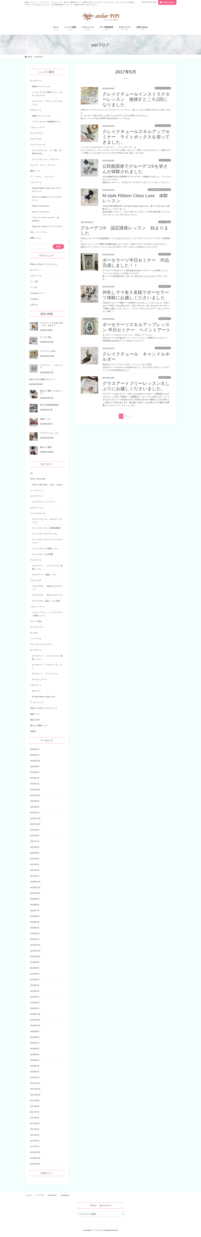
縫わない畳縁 (46, 447)
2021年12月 (35, 818)
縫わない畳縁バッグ (38, 725)
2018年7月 (34, 1043)
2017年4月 (34, 1129)
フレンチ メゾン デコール (42, 165)
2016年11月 (35, 1158)
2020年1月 (34, 939)
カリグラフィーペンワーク (43, 502)
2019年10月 (35, 956)
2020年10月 (35, 893)
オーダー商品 (46, 337)
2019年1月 (34, 1008)
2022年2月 (34, 807)
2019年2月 (34, 1002)
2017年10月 (35, 1095)
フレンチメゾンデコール (40, 644)
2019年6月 (34, 979)
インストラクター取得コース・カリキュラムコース (47, 93)
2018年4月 (34, 1060)
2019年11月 (35, 951)
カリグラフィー (36, 496)
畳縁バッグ (35, 171)
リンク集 (34, 281)
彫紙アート (35, 714)
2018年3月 (34, 1066)
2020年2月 (34, 933)
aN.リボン (36, 691)
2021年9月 (34, 830)
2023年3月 (34, 772)
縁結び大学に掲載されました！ (42, 379)
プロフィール (36, 276)
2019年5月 (34, 985)
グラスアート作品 (47, 351)
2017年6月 (34, 1118)
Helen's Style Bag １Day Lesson (48, 485)
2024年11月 (35, 761)
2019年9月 (34, 962)
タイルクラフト (36, 133)
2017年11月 (35, 1089)
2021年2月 (34, 870)
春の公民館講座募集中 (49, 405)
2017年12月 (35, 1083)
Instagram (65, 1195)
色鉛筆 (33, 731)
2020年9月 (34, 899)
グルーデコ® (165, 160)
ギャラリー (35, 270)
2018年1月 (34, 1077)
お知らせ (34, 305)
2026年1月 (34, 749)
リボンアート (36, 182)
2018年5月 (34, 1054)
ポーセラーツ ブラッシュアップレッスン (47, 102)
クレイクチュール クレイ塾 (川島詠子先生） (46, 152)
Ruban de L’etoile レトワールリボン (47, 226)
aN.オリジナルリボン (41, 212)
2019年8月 (34, 968)
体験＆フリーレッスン (41, 86)
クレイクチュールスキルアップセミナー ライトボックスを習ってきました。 (136, 137)
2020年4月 (34, 928)
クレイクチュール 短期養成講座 (46, 528)
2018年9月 (34, 1031)
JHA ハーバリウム (38, 232)
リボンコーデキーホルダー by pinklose (45, 219)
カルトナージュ (36, 507)
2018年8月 (34, 1037)
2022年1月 (34, 812)
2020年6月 (34, 916)
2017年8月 (34, 1106)
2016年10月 (35, 1164)
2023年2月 (34, 778)
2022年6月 (34, 801)
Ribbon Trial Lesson (40, 206)
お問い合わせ (169, 2)
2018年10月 (35, 1025)
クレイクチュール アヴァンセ (46, 159)
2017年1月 (34, 1146)
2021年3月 (34, 864)
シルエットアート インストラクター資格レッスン (47, 614)
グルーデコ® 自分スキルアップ (47, 595)
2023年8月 (34, 766)
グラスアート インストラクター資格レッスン (47, 567)
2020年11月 (35, 887)
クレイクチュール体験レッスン (45, 548)
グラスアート (164, 377)
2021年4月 (34, 859)
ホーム (29, 1195)
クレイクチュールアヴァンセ (44, 534)
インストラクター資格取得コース (46, 121)
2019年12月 (35, 945)
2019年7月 (34, 974)
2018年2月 (34, 1072)
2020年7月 (34, 910)
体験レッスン (36, 238)
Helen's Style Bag (37, 479)
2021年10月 (35, 824)
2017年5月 (34, 1123)
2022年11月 (35, 790)
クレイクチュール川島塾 (42, 554)
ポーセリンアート (39, 679)
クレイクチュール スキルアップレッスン (47, 520)
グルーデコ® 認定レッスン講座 (46, 601)
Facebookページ (37, 293)
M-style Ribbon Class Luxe (159, 190)
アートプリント (36, 490)
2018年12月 (35, 1014)
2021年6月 (34, 847)
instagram (34, 299)
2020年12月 (35, 882)
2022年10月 (35, 795)
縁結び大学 (35, 720)
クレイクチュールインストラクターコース (47, 541)
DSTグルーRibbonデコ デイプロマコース (47, 198)
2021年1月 (34, 876)
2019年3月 (34, 997)
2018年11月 (35, 1020)
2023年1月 (34, 784)
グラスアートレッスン (49, 433)
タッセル (34, 633)
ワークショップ (36, 702)
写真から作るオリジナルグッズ (43, 264)
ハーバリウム (36, 638)
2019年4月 (34, 991)
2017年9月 (34, 1100)
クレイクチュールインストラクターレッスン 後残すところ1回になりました (136, 99)
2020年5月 (34, 922)
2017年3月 (34, 1135)
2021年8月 (34, 835)
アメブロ (34, 287)
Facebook (52, 1195)
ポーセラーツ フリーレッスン (45, 674)
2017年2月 (34, 1141)
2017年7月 (34, 1112)
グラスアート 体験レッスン (44, 575)
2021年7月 (34, 841)
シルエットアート (37, 127)
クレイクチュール (163, 88)
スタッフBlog (164, 222)
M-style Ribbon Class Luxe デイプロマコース (46, 189)
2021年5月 (34, 853)
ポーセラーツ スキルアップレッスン (47, 666)
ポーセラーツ (164, 254)
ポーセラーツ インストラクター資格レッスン (47, 657)
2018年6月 (34, 1049)
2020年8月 (34, 905)
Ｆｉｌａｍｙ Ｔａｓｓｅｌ (42, 176)
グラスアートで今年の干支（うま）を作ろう (51, 324)
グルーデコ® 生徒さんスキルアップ (47, 587)
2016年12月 (35, 1152)
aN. (31, 473)
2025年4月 (34, 755)
